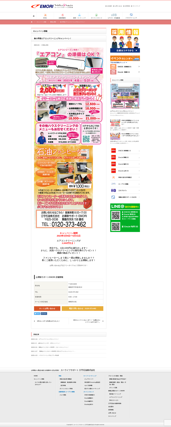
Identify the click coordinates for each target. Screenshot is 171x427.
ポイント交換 (113, 387)
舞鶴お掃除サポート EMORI (116, 391)
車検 (60, 376)
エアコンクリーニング (115, 397)
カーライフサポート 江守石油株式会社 (84, 424)
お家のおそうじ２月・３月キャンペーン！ (49, 343)
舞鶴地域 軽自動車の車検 (68, 382)
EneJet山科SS (89, 404)
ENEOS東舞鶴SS (90, 395)
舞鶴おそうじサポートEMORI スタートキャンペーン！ (54, 347)
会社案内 (109, 6)
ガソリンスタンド (89, 392)
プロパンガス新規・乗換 (115, 376)
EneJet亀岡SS (89, 401)
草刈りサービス (113, 400)
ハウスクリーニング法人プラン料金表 (49, 355)
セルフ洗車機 (88, 385)
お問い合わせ (118, 6)
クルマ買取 (63, 395)
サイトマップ (136, 6)
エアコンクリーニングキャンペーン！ (49, 339)
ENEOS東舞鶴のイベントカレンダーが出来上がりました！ (130, 122)
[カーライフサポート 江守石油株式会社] (52, 4)
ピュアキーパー (89, 379)
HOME (36, 376)
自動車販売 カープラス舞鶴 (67, 392)
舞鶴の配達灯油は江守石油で (117, 379)
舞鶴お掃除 (45, 45)
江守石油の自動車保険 (114, 403)
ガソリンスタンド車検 (66, 388)
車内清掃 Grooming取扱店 (92, 382)
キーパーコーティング (90, 376)
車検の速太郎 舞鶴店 (66, 379)
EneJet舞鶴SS (89, 398)
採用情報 (127, 6)
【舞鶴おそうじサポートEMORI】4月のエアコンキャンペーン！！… (57, 351)
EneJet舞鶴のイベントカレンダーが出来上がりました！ (131, 134)
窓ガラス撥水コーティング (92, 388)
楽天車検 (63, 385)
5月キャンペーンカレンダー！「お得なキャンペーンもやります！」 (86, 321)
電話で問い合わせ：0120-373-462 (82, 308)
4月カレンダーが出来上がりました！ (48, 321)
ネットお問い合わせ (47, 308)
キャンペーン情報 (39, 379)
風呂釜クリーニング (115, 394)
